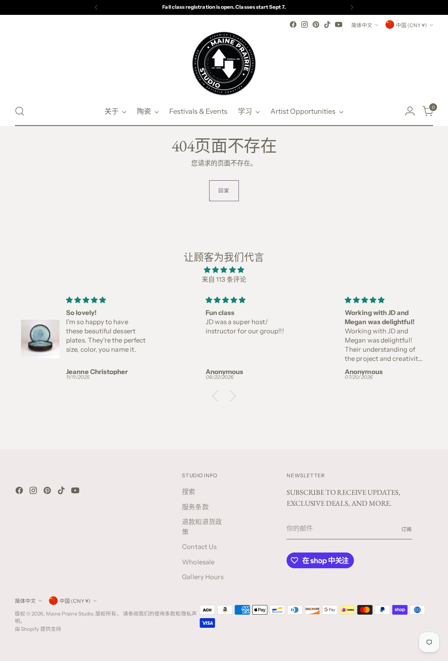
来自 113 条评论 (224, 279)
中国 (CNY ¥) (411, 25)
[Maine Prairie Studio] (224, 63)
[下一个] (351, 7)
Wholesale (198, 562)
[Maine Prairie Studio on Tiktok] (327, 24)
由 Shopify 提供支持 (38, 629)
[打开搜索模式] (19, 111)
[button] (217, 396)
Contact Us (199, 546)
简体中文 (361, 25)
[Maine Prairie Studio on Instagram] (304, 24)
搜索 (188, 491)
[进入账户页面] (410, 111)
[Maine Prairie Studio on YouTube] (339, 24)
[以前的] (96, 7)
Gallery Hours (203, 577)
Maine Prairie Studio (70, 614)
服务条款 (195, 507)
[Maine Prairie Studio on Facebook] (293, 24)
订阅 (407, 529)
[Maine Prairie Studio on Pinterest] (316, 24)
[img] (224, 270)
